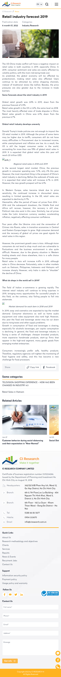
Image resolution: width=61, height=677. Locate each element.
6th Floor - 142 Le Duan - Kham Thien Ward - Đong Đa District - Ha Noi (41, 505)
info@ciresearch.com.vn (35, 522)
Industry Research (30, 25)
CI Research (7, 11)
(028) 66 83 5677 (32, 512)
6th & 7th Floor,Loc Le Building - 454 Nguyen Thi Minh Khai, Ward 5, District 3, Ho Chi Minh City (41, 495)
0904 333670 (31, 517)
